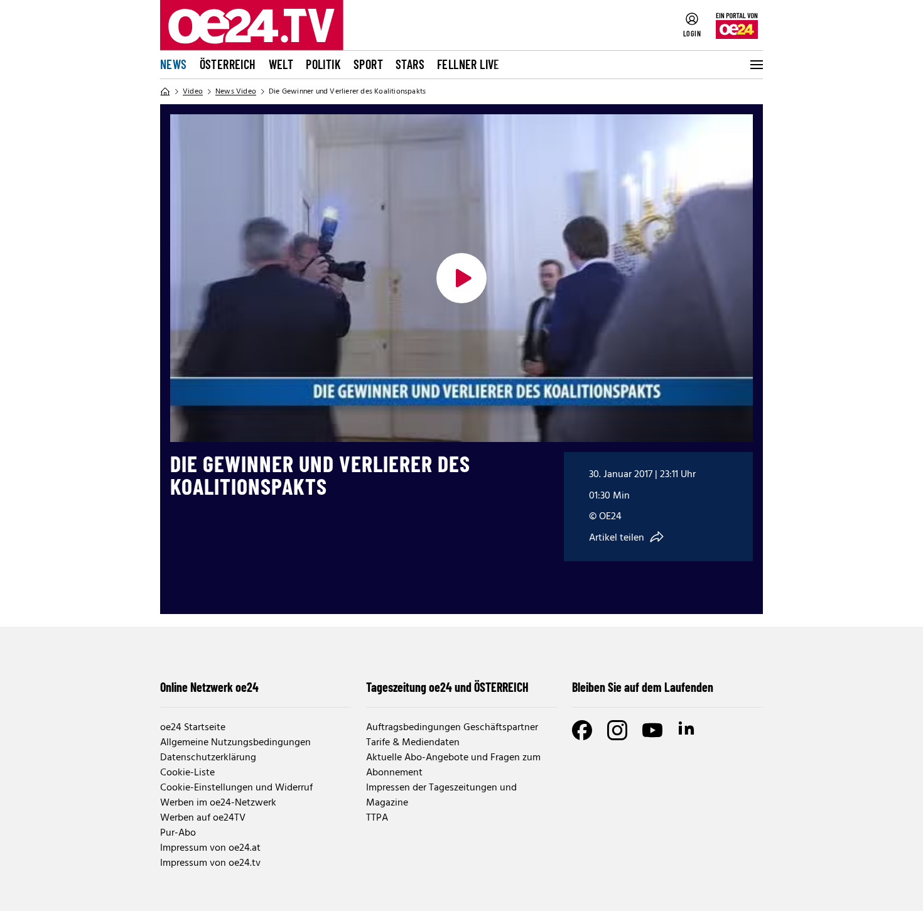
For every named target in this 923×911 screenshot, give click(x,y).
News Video (235, 92)
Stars (410, 64)
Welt (281, 64)
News (173, 64)
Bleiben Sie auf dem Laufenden (642, 686)
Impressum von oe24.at (210, 848)
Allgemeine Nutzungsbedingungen (235, 743)
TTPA (377, 818)
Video (193, 92)
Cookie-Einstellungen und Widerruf (236, 788)
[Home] (165, 92)
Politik (323, 64)
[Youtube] (652, 730)
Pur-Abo (178, 833)
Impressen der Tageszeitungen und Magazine (441, 795)
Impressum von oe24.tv (210, 863)
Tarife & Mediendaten (413, 743)
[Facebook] (582, 730)
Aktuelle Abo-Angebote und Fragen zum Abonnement (453, 765)
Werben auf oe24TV (203, 818)
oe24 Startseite (192, 728)
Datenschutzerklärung (208, 758)
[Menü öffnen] (755, 65)
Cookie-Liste (187, 773)
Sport (368, 64)
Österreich (228, 64)
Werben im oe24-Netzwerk (218, 803)
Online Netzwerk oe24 (209, 686)
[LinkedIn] (687, 730)
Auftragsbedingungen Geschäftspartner (452, 728)
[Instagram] (617, 730)
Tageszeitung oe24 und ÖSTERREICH (447, 686)
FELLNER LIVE (468, 64)
